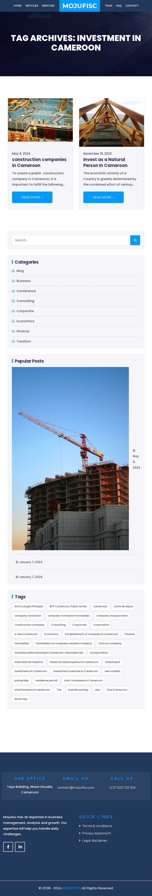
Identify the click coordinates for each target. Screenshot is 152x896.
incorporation (99, 653)
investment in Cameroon (30, 671)
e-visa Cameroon (25, 634)
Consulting (25, 301)
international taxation (28, 662)
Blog (20, 271)
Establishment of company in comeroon (91, 634)
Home (18, 5)
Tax (59, 690)
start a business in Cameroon (83, 680)
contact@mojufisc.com (76, 787)
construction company (29, 625)
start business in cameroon (32, 690)
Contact (132, 5)
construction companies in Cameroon (39, 162)
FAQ (119, 5)
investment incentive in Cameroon (75, 671)
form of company (110, 643)
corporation (101, 625)
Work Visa (20, 699)
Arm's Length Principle (28, 606)
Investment (112, 662)
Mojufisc (79, 6)
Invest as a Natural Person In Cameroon (105, 162)
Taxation (24, 341)
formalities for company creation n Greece (64, 643)
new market (112, 671)
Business (24, 281)
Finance (23, 331)
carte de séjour (123, 606)
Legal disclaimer (94, 841)
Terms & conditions (97, 826)
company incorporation (112, 616)
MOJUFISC (71, 888)
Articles (32, 5)
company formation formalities (69, 616)
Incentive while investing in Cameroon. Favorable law (48, 653)
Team (108, 5)
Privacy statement (96, 833)
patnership (21, 680)
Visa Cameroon (117, 690)
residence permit (46, 680)
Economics (25, 321)
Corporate (25, 311)
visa (97, 690)
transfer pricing (78, 690)
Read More (31, 197)
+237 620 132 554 (122, 787)
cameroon (100, 606)
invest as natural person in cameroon (74, 662)
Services (48, 5)
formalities (21, 643)
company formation (27, 616)
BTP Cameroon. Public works (68, 606)
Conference (26, 291)
